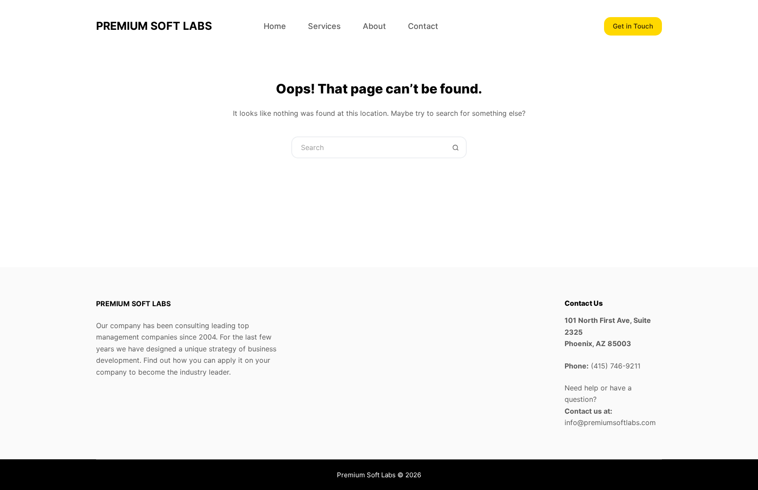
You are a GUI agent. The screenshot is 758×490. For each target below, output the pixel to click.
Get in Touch (633, 26)
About (374, 26)
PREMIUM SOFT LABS (154, 25)
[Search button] (456, 147)
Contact (423, 26)
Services (324, 26)
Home (275, 26)
